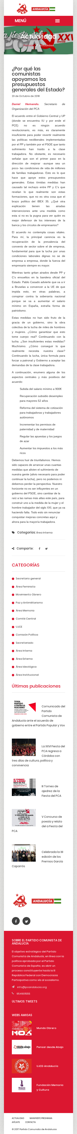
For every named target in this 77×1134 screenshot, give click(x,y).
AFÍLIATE (16, 1122)
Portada (28, 45)
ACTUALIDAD (18, 1118)
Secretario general (28, 578)
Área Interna (24, 651)
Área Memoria (25, 610)
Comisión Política (27, 635)
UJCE (19, 627)
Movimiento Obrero (28, 594)
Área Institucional (27, 675)
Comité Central (26, 619)
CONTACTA (30, 1122)
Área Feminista (25, 586)
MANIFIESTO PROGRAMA (41, 1118)
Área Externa (24, 659)
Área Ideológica (26, 667)
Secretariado (24, 643)
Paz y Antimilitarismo (29, 602)
